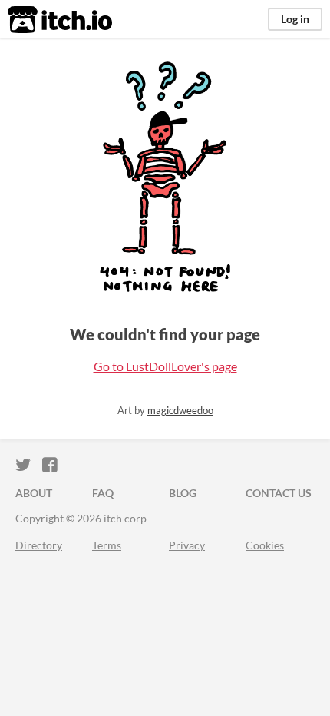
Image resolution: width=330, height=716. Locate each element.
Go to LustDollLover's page (165, 366)
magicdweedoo (180, 410)
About (33, 492)
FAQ (103, 492)
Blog (182, 492)
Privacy (187, 545)
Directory (38, 545)
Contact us (279, 492)
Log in (295, 18)
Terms (106, 545)
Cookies (265, 545)
